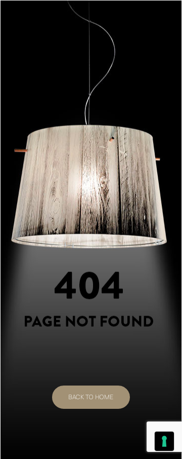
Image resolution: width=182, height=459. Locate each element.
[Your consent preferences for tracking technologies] (164, 441)
